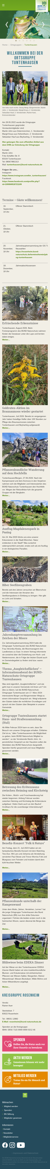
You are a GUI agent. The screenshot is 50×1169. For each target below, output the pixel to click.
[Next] (43, 24)
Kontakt (6, 1129)
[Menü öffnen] (3, 5)
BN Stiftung (8, 1114)
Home (5, 45)
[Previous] (6, 24)
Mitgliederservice (10, 1137)
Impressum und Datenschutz (25, 1153)
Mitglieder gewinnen (12, 1118)
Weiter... (6, 663)
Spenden (7, 1110)
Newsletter (8, 1133)
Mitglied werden (10, 1106)
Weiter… (6, 340)
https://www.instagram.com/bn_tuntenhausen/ (24, 175)
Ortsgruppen (16, 45)
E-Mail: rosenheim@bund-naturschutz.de (21, 1022)
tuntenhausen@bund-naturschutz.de (24, 164)
